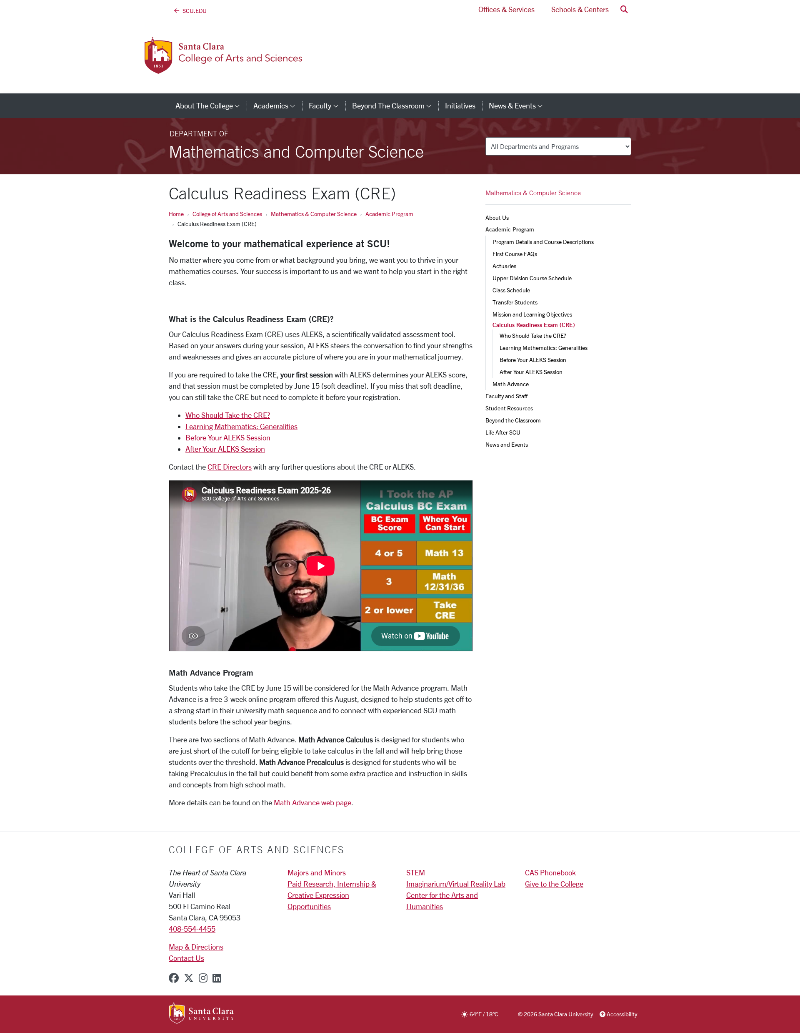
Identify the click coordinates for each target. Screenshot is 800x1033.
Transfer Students (515, 302)
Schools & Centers (580, 9)
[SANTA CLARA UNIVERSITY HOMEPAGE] (201, 1013)
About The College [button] (211, 105)
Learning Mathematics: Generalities (241, 426)
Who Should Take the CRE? (227, 415)
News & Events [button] (519, 105)
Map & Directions (196, 947)
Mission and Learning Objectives (532, 314)
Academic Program (389, 213)
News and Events (506, 444)
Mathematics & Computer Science (314, 213)
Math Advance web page (312, 802)
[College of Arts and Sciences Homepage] (237, 69)
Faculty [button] (327, 105)
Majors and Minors (317, 872)
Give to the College (554, 884)
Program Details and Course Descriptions (543, 241)
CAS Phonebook (550, 872)
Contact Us (186, 958)
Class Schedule (511, 290)
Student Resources (509, 408)
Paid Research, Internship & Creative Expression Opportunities (332, 895)
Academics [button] (277, 105)
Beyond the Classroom (513, 420)
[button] (624, 9)
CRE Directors (230, 466)
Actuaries (504, 265)
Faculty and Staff (506, 396)
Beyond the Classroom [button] (395, 105)
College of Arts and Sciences (227, 213)
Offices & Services (506, 9)
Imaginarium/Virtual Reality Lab (455, 884)
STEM (415, 872)
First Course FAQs (514, 253)
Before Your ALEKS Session (227, 437)
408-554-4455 (192, 929)
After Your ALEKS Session (225, 449)
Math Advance (510, 383)
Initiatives (460, 105)
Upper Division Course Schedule (532, 277)
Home (176, 213)
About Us (497, 217)
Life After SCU (502, 432)
